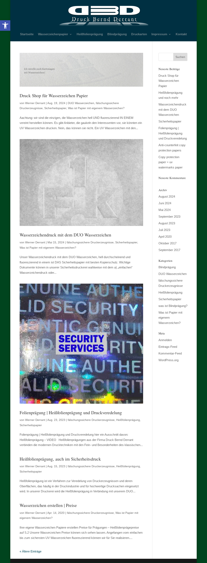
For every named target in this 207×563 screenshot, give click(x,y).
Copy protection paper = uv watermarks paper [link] (170, 162)
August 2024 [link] (166, 196)
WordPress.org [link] (168, 360)
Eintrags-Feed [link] (167, 346)
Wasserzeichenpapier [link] (53, 34)
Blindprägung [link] (117, 34)
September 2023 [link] (169, 216)
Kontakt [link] (181, 34)
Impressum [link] (159, 34)
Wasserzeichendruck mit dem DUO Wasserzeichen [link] (65, 235)
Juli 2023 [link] (164, 230)
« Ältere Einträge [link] (30, 551)
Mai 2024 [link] (164, 210)
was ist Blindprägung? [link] (172, 306)
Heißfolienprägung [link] (90, 34)
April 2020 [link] (165, 236)
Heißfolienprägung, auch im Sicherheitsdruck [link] (60, 459)
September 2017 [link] (169, 250)
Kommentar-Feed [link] (170, 353)
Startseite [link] (27, 34)
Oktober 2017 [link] (167, 243)
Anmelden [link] (165, 340)
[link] (5, 25)
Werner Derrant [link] (35, 103)
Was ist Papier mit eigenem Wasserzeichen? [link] (96, 108)
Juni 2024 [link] (164, 203)
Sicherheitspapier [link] (55, 108)
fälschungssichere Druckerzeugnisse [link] (90, 242)
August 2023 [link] (166, 223)
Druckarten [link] (139, 34)
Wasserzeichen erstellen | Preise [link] (48, 505)
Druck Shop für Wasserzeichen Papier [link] (54, 95)
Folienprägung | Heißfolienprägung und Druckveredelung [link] (71, 412)
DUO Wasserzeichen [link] (81, 103)
